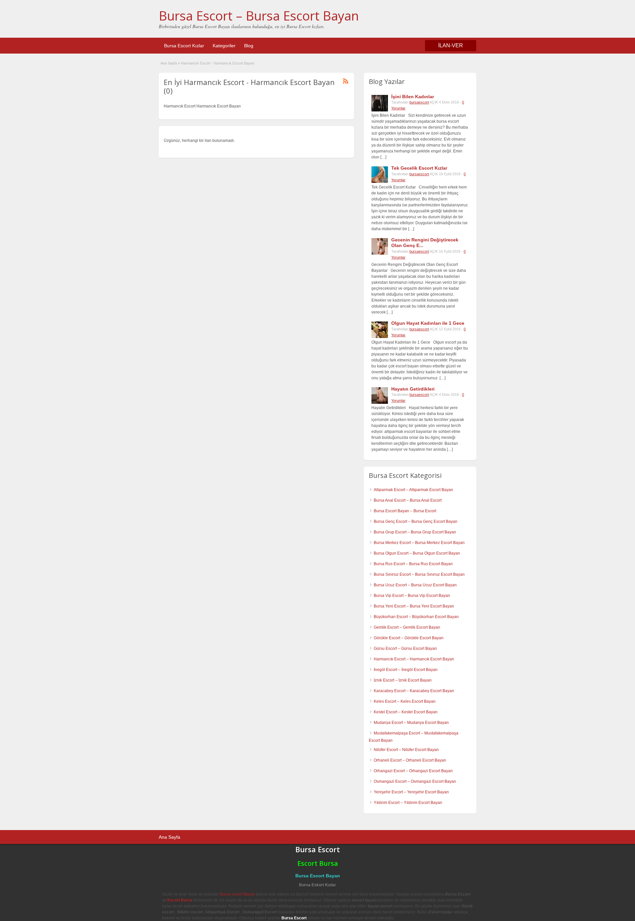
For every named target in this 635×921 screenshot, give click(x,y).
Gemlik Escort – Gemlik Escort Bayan (407, 627)
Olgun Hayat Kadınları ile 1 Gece (427, 323)
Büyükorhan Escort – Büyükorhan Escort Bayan (416, 616)
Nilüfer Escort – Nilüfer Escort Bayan (406, 749)
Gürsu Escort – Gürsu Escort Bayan (405, 648)
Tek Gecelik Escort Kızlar (419, 168)
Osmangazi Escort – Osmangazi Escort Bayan (415, 781)
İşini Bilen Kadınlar (412, 96)
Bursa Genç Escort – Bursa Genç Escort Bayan (415, 521)
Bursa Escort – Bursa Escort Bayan (259, 15)
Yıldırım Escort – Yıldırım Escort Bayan (408, 802)
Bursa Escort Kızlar (184, 45)
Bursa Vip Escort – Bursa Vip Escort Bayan (412, 595)
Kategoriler (224, 45)
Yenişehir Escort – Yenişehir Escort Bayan (411, 792)
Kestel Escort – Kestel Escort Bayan (406, 712)
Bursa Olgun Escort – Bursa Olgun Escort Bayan (417, 553)
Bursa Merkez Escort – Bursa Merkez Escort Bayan (419, 542)
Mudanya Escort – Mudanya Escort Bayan (411, 722)
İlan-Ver (450, 45)
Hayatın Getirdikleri (413, 389)
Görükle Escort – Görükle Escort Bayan (409, 638)
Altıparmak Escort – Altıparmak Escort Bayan (413, 489)
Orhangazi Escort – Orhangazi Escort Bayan (413, 771)
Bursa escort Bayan (237, 894)
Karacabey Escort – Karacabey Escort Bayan (414, 691)
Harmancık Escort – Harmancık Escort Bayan (414, 659)
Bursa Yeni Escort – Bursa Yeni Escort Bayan (414, 606)
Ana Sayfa (168, 63)
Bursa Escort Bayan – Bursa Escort (405, 511)
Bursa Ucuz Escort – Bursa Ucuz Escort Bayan (415, 585)
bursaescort (419, 102)
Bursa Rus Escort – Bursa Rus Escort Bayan (413, 564)
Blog (248, 45)
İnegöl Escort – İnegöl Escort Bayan (406, 669)
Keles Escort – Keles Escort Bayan (405, 701)
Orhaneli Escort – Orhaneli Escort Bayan (410, 760)
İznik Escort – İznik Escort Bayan (403, 680)
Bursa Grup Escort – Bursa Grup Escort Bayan (415, 532)
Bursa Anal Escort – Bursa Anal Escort (408, 500)
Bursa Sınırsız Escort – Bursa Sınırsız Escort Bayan (419, 574)
